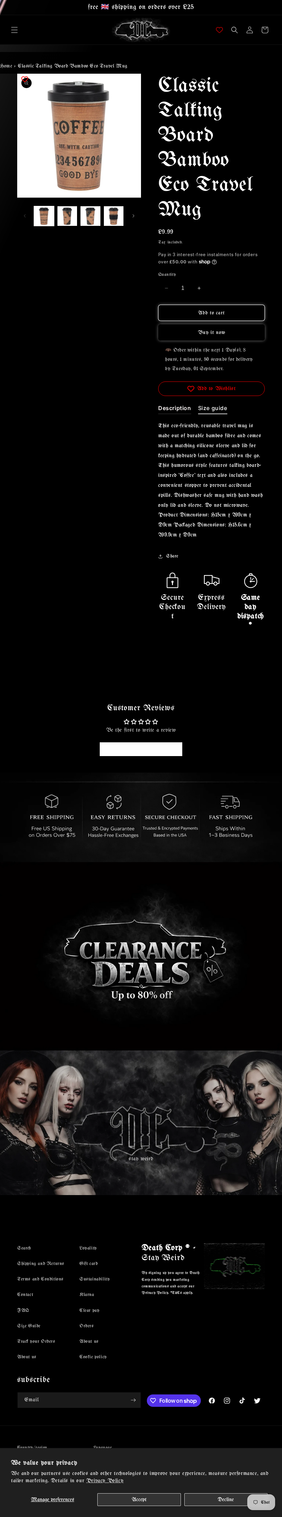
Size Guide (29, 1326)
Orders (86, 1326)
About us (26, 1357)
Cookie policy (93, 1357)
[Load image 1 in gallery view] (44, 216)
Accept (139, 1500)
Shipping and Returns (40, 1263)
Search (24, 1248)
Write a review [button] (141, 749)
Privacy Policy (104, 1481)
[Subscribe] (133, 1400)
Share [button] (172, 556)
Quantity (167, 274)
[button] (14, 30)
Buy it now (211, 332)
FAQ (23, 1310)
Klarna (86, 1294)
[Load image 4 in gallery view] (114, 216)
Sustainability (94, 1279)
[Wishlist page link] (219, 30)
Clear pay (89, 1310)
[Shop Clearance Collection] (141, 956)
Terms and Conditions (40, 1279)
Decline (226, 1500)
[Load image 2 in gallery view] (67, 216)
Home (6, 66)
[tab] (174, 409)
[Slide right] (133, 215)
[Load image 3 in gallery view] (90, 216)
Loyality (88, 1248)
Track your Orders (36, 1341)
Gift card (88, 1263)
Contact (25, 1294)
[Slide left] (24, 215)
